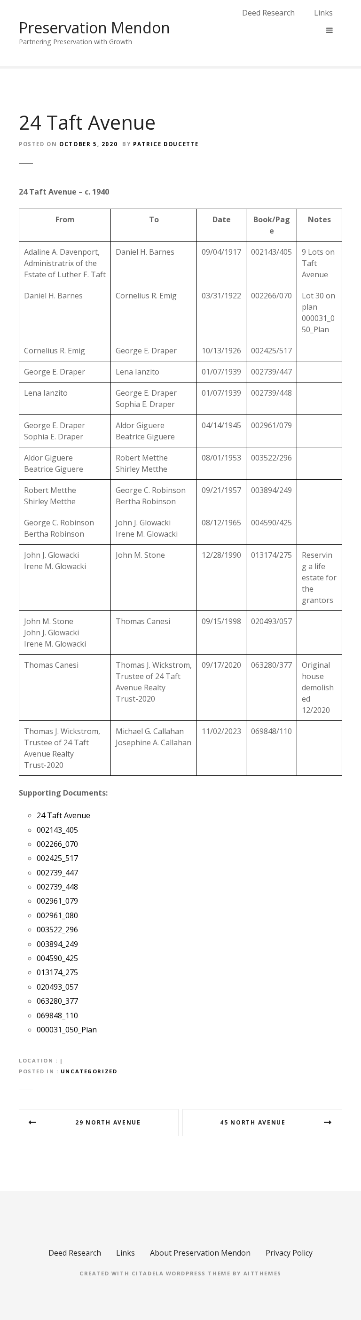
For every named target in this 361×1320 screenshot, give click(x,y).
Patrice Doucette (166, 144)
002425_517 (57, 858)
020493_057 (57, 987)
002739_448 (57, 887)
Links (323, 13)
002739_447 (57, 872)
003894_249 (57, 944)
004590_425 (57, 958)
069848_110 (57, 1015)
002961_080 (57, 915)
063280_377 (57, 1001)
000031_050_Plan (67, 1029)
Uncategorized (89, 1071)
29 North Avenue (108, 1122)
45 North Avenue (252, 1122)
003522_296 (57, 929)
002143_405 (57, 830)
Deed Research (268, 13)
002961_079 (57, 901)
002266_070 (57, 844)
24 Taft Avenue (63, 815)
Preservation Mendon (94, 27)
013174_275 (57, 972)
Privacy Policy (289, 1253)
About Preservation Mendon (200, 1253)
